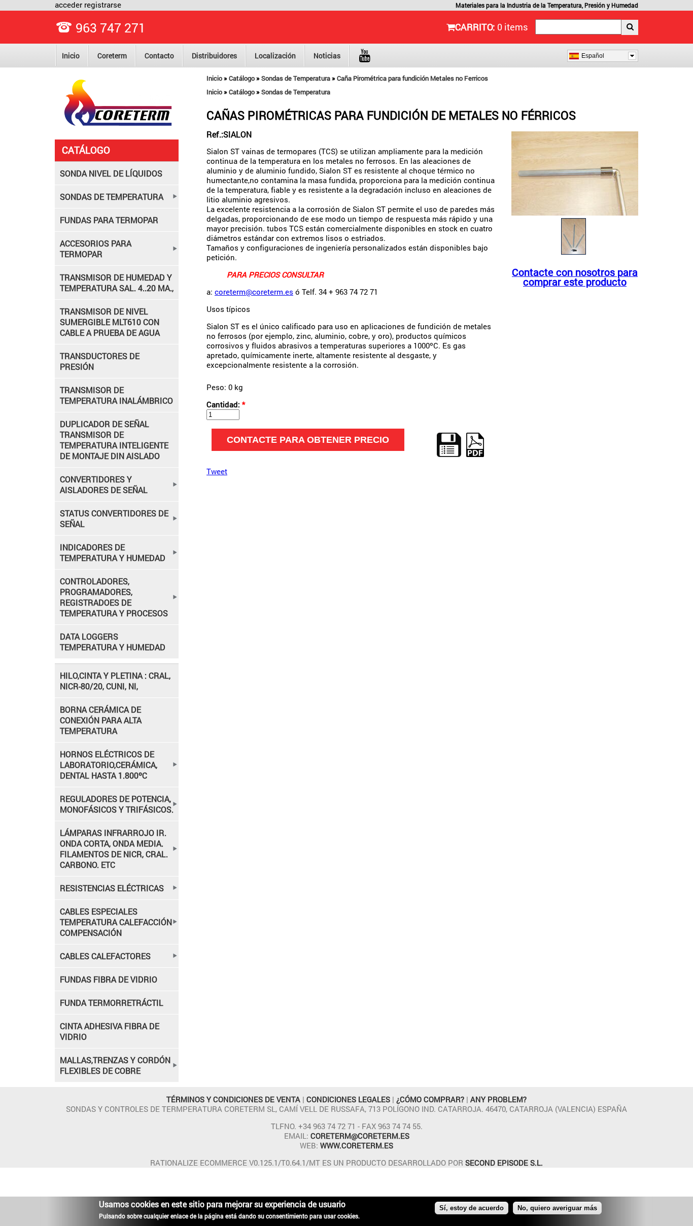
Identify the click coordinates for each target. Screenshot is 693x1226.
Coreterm (112, 55)
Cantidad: (225, 404)
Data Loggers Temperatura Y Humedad (112, 641)
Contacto (159, 55)
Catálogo (242, 78)
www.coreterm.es (356, 1145)
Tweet (216, 471)
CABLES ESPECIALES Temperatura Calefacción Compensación (116, 922)
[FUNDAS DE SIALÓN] (573, 254)
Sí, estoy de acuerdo (471, 1208)
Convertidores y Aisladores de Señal (104, 484)
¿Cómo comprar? (430, 1099)
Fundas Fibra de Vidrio (108, 979)
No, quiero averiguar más (557, 1208)
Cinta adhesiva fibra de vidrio (109, 1031)
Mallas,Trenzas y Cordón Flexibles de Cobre (115, 1065)
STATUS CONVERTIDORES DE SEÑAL (114, 518)
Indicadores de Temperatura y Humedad (112, 552)
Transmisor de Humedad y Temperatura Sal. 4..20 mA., (117, 282)
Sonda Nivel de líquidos (111, 173)
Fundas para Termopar (109, 220)
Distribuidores (214, 55)
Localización (275, 55)
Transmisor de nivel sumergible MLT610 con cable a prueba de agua (110, 322)
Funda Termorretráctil (111, 1002)
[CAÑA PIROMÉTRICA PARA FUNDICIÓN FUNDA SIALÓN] (574, 212)
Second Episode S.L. (504, 1163)
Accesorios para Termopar (95, 248)
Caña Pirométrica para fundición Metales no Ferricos (412, 78)
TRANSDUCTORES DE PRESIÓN (100, 361)
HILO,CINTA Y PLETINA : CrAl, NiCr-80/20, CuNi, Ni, (115, 680)
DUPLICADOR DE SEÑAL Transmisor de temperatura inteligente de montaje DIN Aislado (114, 439)
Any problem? (498, 1099)
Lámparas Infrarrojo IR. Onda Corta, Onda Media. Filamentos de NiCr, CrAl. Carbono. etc (114, 848)
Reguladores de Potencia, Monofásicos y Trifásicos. (117, 804)
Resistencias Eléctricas (112, 888)
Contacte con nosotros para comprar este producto (575, 277)
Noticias (327, 55)
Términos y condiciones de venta (234, 1099)
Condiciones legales (349, 1099)
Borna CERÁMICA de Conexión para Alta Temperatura (101, 720)
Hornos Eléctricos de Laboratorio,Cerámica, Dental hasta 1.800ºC (108, 765)
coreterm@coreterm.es (254, 292)
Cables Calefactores (105, 956)
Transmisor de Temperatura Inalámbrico (116, 395)
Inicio (71, 55)
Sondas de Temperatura (295, 78)
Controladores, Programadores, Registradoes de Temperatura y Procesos (114, 597)
